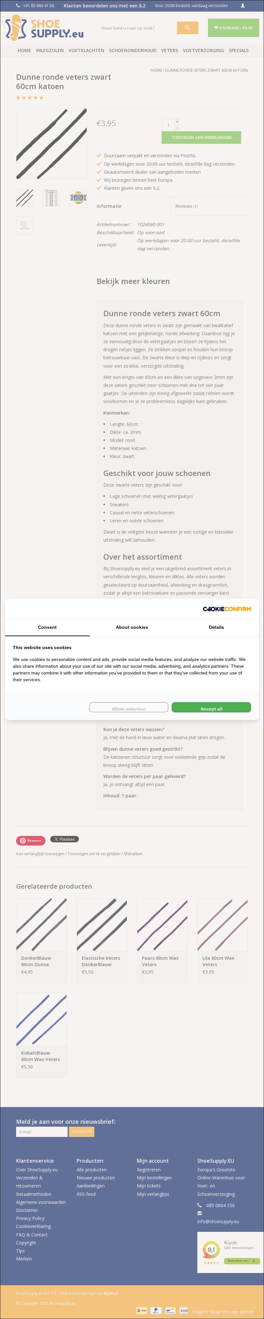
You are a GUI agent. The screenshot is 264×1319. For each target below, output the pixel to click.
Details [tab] (216, 627)
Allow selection (129, 708)
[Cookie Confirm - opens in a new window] (227, 609)
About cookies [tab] (132, 627)
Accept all (211, 708)
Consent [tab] (47, 627)
